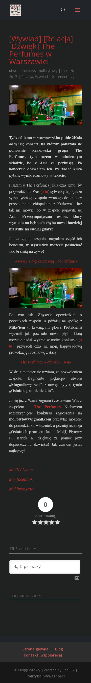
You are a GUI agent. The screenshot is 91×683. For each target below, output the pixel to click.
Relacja (27, 76)
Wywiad (41, 76)
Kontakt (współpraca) (43, 655)
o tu (45, 191)
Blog (59, 649)
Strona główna (35, 649)
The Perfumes (47, 406)
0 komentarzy (63, 76)
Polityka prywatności (46, 676)
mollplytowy (47, 70)
